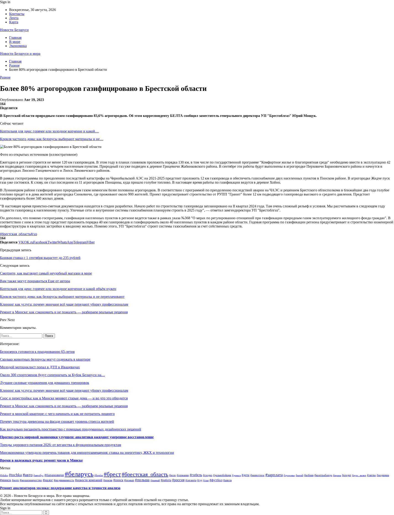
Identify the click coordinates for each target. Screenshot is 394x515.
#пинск (118, 480)
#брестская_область (15, 234)
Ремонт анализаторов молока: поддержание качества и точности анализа (60, 488)
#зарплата (274, 475)
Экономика (18, 46)
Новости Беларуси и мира (20, 53)
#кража (337, 475)
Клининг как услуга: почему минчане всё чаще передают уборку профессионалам (64, 390)
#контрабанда (323, 475)
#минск (5, 480)
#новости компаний (88, 480)
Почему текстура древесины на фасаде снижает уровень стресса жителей (57, 421)
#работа (166, 480)
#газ (34, 234)
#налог (48, 480)
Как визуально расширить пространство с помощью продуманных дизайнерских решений (70, 429)
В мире (14, 42)
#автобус (39, 475)
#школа (227, 480)
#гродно (207, 475)
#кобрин (309, 475)
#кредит (346, 475)
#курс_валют (359, 475)
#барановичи (54, 475)
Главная (15, 38)
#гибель (196, 475)
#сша (206, 480)
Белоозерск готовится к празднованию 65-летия (37, 352)
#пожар (129, 480)
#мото (15, 480)
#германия (183, 475)
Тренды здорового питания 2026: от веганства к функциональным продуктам (60, 445)
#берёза (98, 475)
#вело (172, 475)
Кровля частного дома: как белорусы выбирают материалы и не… (51, 139)
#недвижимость (64, 480)
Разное (5, 77)
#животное (257, 475)
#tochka (15, 475)
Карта (13, 22)
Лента (13, 18)
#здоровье (289, 475)
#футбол (216, 480)
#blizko (4, 475)
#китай (299, 475)
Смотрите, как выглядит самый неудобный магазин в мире (46, 273)
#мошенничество (31, 480)
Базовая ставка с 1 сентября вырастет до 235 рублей (40, 258)
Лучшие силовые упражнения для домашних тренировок (44, 383)
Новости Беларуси (14, 30)
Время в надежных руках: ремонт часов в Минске (41, 460)
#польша (142, 480)
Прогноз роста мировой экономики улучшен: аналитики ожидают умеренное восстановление (77, 437)
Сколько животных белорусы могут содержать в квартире (45, 359)
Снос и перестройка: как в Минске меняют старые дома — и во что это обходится (64, 398)
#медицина (383, 475)
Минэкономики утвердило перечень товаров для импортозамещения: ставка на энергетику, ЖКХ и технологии (87, 452)
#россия (178, 480)
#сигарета (190, 480)
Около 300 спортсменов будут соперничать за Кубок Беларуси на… (52, 375)
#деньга (236, 475)
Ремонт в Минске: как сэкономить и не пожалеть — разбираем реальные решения (64, 406)
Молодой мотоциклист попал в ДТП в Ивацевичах (40, 367)
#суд (199, 480)
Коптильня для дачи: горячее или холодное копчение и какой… (49, 131)
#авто (28, 475)
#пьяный (155, 480)
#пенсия (107, 480)
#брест (112, 474)
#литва (371, 475)
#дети (245, 475)
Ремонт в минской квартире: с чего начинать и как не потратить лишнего (57, 414)
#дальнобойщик (222, 475)
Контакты (16, 14)
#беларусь (79, 474)
